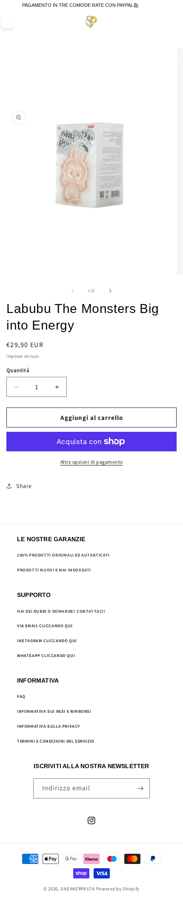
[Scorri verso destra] (110, 290)
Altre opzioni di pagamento (91, 462)
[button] (158, 22)
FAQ (21, 696)
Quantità (17, 370)
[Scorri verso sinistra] (72, 290)
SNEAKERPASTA (77, 889)
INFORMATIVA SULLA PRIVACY (48, 726)
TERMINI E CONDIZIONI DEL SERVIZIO (55, 741)
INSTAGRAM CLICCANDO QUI (47, 640)
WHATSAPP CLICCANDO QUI (46, 655)
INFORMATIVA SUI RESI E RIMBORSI (54, 711)
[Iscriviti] (140, 788)
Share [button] (24, 486)
